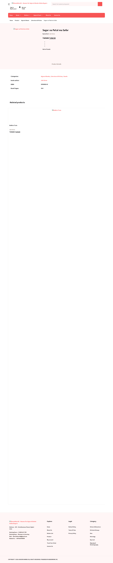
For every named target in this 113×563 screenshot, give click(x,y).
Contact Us (57, 15)
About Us (48, 15)
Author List (5, 18)
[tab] (56, 64)
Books (4, 14)
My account (50, 540)
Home (4, 10)
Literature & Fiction (36, 20)
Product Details (56, 64)
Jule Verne (52, 34)
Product (49, 536)
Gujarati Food (37, 15)
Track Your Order (51, 543)
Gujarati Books (45, 76)
